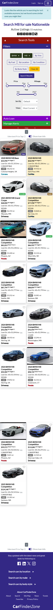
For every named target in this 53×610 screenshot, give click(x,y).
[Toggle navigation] (48, 3)
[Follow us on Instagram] (34, 564)
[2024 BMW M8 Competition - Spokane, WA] (40, 271)
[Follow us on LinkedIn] (24, 564)
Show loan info (39, 136)
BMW (15, 55)
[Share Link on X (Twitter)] (24, 33)
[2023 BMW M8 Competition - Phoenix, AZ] (13, 229)
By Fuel (12, 62)
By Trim (38, 55)
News (37, 596)
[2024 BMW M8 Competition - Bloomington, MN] (40, 313)
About (8, 596)
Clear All (34, 69)
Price (16, 81)
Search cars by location (21, 571)
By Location (24, 62)
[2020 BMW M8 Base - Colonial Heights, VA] (13, 147)
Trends (45, 596)
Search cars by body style (22, 584)
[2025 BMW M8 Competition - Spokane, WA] (13, 473)
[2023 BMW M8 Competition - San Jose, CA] (40, 187)
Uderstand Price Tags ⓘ (17, 136)
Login (34, 3)
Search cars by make (20, 577)
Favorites (19, 599)
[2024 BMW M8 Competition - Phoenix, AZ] (13, 431)
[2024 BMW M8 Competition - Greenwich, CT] (40, 356)
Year (26, 90)
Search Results (26, 75)
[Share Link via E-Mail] (33, 33)
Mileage (37, 81)
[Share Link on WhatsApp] (30, 33)
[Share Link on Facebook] (18, 33)
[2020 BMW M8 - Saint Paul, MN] (40, 147)
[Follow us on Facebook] (19, 564)
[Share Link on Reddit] (21, 33)
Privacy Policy (32, 599)
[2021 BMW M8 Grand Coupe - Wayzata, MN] (13, 187)
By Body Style (21, 69)
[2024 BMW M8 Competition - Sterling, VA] (13, 313)
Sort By (18, 101)
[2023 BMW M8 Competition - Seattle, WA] (13, 271)
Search (17, 596)
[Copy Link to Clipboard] (36, 33)
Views (18, 108)
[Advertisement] (26, 404)
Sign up (40, 3)
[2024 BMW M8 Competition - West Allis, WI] (40, 229)
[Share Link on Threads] (27, 33)
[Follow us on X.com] (29, 564)
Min (18, 92)
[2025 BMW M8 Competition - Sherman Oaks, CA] (40, 431)
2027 (34, 92)
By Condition (38, 62)
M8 (27, 55)
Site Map (27, 596)
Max (24, 83)
